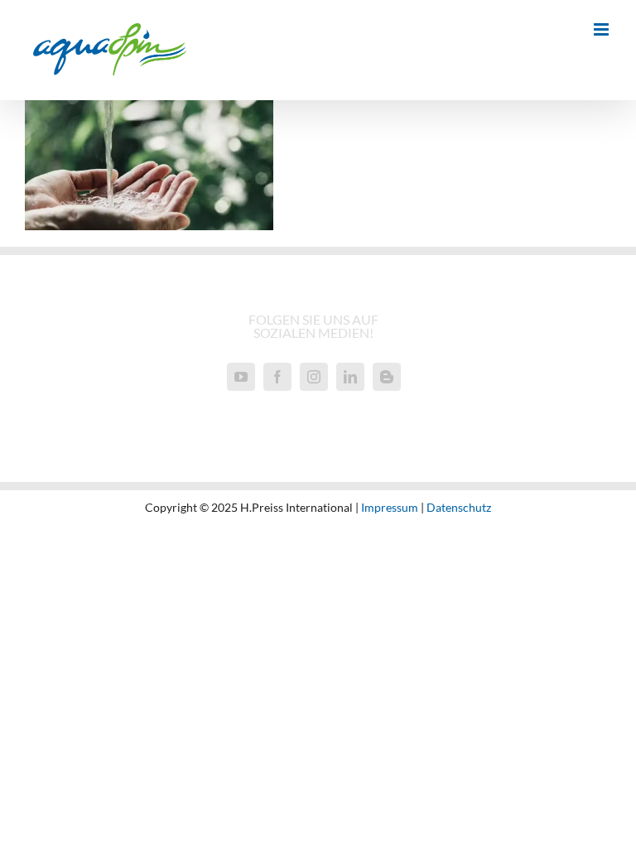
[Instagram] (314, 377)
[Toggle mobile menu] (602, 29)
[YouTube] (241, 377)
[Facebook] (277, 377)
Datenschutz (458, 507)
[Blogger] (387, 377)
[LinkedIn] (350, 377)
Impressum (389, 507)
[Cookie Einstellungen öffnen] (36, 826)
